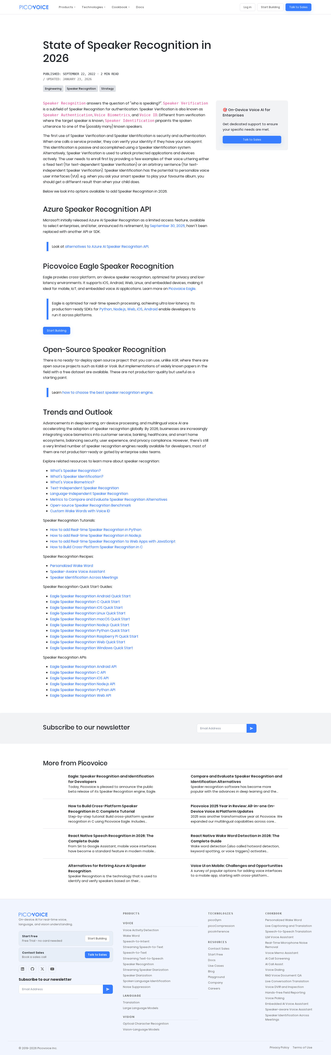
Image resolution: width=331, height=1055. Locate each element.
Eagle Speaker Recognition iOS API (79, 678)
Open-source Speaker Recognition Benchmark (90, 505)
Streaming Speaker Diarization (145, 970)
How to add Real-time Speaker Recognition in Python (95, 529)
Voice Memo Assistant (281, 953)
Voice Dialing (274, 970)
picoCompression (221, 926)
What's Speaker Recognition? (75, 470)
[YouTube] (52, 969)
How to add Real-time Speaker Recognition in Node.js (95, 535)
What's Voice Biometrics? (72, 482)
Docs (140, 7)
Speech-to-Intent (136, 941)
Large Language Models (140, 1008)
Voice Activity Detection (141, 930)
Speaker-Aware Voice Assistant (77, 571)
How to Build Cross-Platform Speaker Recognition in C (96, 547)
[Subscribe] (251, 728)
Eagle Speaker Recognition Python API (82, 689)
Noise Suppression (136, 987)
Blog (211, 971)
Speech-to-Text (135, 953)
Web (131, 309)
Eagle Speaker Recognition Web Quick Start (87, 642)
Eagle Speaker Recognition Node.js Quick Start (89, 625)
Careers (214, 988)
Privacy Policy (279, 1047)
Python (106, 309)
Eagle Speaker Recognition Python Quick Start (89, 630)
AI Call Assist (274, 964)
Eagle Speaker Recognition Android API (83, 666)
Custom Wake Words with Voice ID (80, 511)
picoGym (214, 920)
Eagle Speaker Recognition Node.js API (82, 684)
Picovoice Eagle (182, 288)
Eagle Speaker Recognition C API (78, 672)
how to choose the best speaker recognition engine (107, 392)
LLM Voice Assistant (279, 937)
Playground (216, 977)
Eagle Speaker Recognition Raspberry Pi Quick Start (94, 636)
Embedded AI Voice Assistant (286, 1004)
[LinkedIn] (22, 969)
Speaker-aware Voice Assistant (288, 1009)
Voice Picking (274, 998)
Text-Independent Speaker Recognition (84, 488)
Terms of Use (302, 1047)
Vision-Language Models (141, 1029)
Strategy (107, 89)
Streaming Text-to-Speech (143, 958)
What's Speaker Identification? (76, 476)
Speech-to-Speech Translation (288, 931)
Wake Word (131, 936)
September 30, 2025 (167, 225)
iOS (140, 309)
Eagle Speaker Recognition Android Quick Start (90, 596)
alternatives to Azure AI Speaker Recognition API (106, 246)
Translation (131, 1002)
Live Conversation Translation (287, 981)
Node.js (119, 309)
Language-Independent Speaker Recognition (89, 493)
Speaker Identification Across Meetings (84, 577)
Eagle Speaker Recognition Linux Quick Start (87, 613)
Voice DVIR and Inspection (284, 987)
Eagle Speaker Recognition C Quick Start (85, 601)
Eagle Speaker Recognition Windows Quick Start (91, 647)
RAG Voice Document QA (283, 975)
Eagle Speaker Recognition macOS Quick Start (90, 619)
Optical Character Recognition (146, 1023)
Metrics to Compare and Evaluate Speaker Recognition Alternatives (108, 499)
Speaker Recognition (81, 89)
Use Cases (216, 966)
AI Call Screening (277, 958)
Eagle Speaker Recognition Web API (80, 695)
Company (215, 983)
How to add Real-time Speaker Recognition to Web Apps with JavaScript (112, 541)
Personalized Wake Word (71, 565)
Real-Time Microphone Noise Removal (286, 945)
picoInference (218, 931)
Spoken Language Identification (146, 981)
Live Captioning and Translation (288, 926)
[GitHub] (32, 969)
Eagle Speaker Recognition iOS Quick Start (86, 607)
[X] (42, 969)
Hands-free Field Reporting (285, 992)
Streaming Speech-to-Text (143, 947)
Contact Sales (218, 948)
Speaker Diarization (137, 975)
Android (151, 309)
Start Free (215, 954)
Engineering (53, 89)
